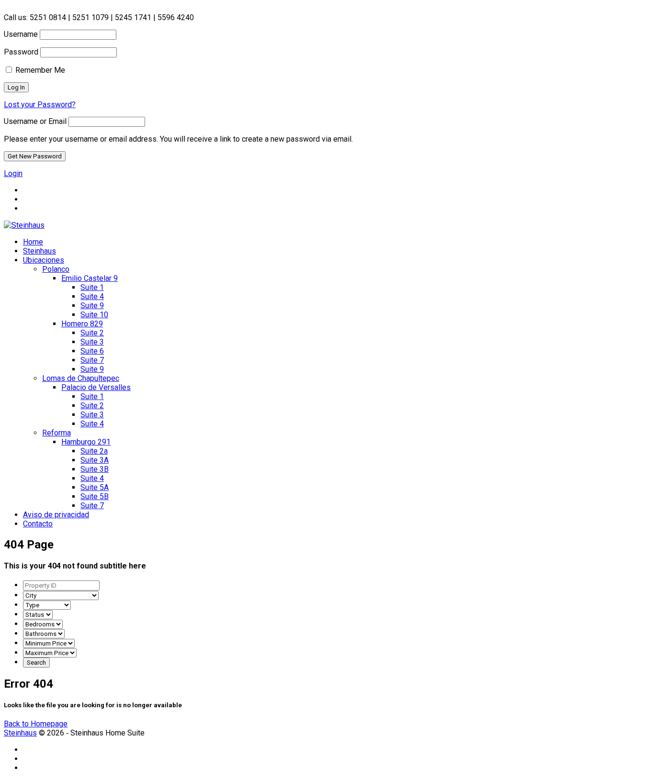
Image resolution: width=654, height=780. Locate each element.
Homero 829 (82, 323)
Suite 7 (92, 360)
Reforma (56, 432)
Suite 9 (92, 305)
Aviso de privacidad (56, 514)
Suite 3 (92, 341)
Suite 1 (92, 287)
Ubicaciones (43, 260)
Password (21, 51)
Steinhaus (39, 251)
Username (21, 34)
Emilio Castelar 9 (89, 278)
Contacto (38, 523)
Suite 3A (94, 460)
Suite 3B (94, 469)
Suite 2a (94, 451)
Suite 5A (94, 487)
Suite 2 (92, 332)
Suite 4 (92, 296)
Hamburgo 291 (86, 441)
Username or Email (35, 121)
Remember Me (39, 70)
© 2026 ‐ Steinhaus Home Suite (75, 732)
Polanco (55, 269)
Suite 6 (92, 351)
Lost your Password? (40, 104)
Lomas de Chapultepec (80, 378)
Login (13, 173)
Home (33, 241)
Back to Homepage (36, 723)
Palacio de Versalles (96, 387)
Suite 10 (94, 314)
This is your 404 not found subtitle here (75, 565)
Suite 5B (94, 496)
